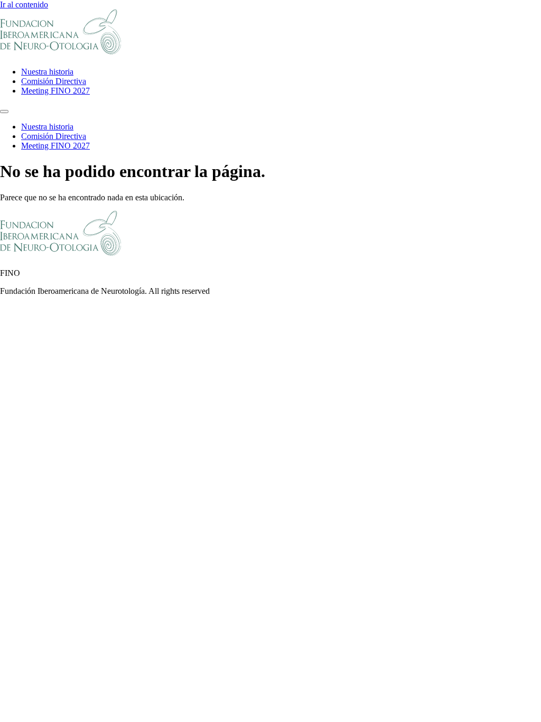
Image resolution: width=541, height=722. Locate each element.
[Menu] (4, 111)
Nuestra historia (47, 71)
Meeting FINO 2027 (55, 90)
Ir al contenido (24, 4)
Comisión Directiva (53, 81)
